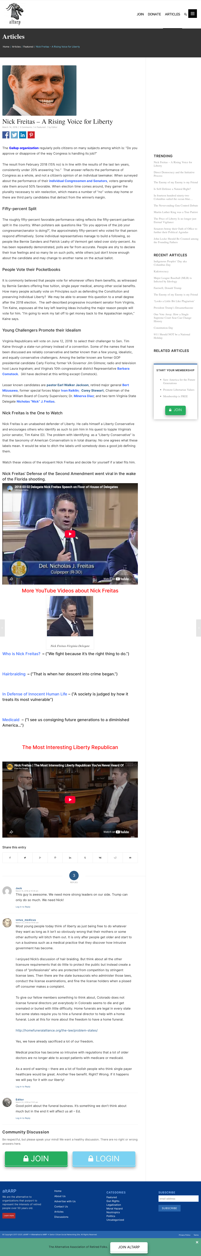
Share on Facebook (5, 134)
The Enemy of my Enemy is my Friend (176, 182)
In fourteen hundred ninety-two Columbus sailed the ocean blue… (173, 197)
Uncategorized (115, 1219)
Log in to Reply (23, 906)
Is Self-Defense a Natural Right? (172, 189)
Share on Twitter (14, 134)
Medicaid (10, 719)
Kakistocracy (161, 271)
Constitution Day (163, 328)
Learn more (9, 1215)
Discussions (61, 1216)
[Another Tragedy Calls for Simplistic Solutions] (2, 628)
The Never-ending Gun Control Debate (176, 205)
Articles (13, 36)
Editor (54, 127)
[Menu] (192, 13)
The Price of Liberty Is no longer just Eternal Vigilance (175, 220)
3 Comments (26, 127)
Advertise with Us (65, 1201)
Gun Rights (112, 1201)
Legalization (113, 1204)
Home (6, 46)
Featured (28, 46)
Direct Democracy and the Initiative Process (174, 173)
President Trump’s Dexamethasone (173, 307)
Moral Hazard (114, 1208)
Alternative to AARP (39, 1234)
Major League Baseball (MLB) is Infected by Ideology (173, 279)
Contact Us (61, 1206)
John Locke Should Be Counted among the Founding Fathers (176, 240)
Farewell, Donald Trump (167, 288)
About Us (59, 1196)
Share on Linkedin (22, 134)
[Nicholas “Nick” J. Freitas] (70, 90)
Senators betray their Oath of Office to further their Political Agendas (175, 230)
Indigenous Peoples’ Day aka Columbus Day (170, 263)
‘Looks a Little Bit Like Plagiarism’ (174, 301)
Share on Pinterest (31, 134)
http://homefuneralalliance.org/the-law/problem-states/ (57, 1030)
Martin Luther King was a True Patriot (176, 212)
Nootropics (113, 1212)
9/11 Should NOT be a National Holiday (172, 336)
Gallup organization (24, 148)
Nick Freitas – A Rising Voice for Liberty (57, 121)
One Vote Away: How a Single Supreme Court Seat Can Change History (172, 317)
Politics (110, 1216)
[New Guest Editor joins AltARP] (198, 628)
